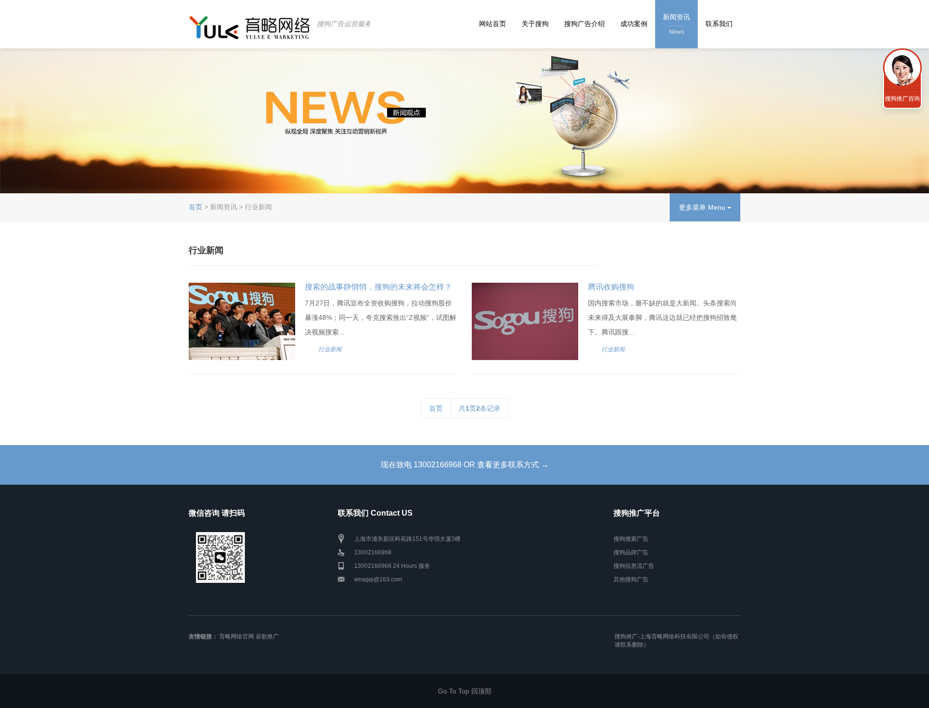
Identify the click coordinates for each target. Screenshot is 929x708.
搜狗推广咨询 (902, 98)
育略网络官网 (236, 636)
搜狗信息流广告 (634, 566)
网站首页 (492, 24)
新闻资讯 (676, 24)
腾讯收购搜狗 (611, 287)
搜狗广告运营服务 (344, 23)
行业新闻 (330, 349)
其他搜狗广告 (631, 579)
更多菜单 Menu (703, 207)
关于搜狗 (535, 24)
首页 (195, 207)
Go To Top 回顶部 (465, 691)
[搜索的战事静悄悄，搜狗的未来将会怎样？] (242, 321)
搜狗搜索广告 (631, 538)
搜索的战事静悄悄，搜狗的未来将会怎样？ (378, 287)
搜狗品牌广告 (631, 552)
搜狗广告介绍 (584, 24)
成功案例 (633, 24)
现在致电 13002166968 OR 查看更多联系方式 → (465, 465)
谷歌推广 (267, 636)
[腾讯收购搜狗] (525, 321)
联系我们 (719, 24)
